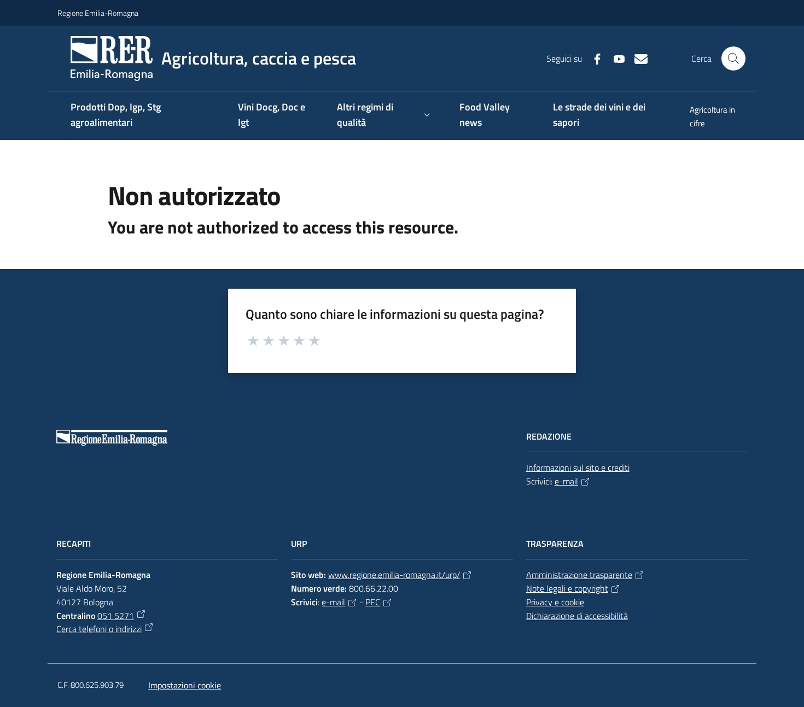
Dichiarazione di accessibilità (577, 615)
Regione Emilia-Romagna (97, 13)
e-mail (566, 481)
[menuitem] (712, 117)
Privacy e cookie (555, 602)
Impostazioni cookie (184, 685)
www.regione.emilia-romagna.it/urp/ (394, 574)
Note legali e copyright (567, 588)
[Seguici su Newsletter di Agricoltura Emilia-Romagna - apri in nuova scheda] (637, 58)
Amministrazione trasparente (579, 574)
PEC (372, 602)
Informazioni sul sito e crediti (578, 467)
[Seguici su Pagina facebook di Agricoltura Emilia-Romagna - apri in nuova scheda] (593, 58)
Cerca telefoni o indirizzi (99, 628)
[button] (733, 58)
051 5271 (115, 615)
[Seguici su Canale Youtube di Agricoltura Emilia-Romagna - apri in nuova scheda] (615, 58)
